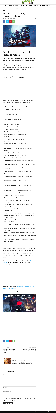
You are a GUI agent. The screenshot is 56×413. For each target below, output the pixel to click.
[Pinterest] (10, 21)
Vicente (5, 18)
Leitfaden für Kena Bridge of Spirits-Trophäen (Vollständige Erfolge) (9, 351)
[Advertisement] (19, 89)
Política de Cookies (39, 411)
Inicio (4, 8)
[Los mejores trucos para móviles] (28, 2)
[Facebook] (4, 21)
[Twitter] (7, 21)
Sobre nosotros (47, 411)
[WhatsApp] (13, 21)
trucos (7, 8)
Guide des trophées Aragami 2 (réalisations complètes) (29, 350)
